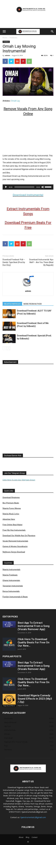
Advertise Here (9, 519)
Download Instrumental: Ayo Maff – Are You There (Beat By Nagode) (41, 262)
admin (7, 55)
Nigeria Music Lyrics (11, 514)
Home (5, 38)
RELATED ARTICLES (12, 304)
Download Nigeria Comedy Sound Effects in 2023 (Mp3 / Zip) (35, 698)
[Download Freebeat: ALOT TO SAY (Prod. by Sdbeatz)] (9, 313)
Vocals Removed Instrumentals (15, 541)
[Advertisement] (28, 23)
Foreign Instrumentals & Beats (15, 597)
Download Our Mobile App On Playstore (19, 535)
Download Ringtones (11, 497)
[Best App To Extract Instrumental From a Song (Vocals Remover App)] (9, 624)
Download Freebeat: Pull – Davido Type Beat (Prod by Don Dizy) (14, 262)
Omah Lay (15, 101)
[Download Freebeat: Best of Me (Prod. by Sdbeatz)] (9, 326)
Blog (27, 837)
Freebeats (13, 38)
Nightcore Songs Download (14, 552)
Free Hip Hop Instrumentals (14, 530)
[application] (28, 187)
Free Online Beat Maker (12, 525)
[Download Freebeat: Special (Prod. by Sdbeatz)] (9, 338)
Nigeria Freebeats (10, 575)
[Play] (6, 187)
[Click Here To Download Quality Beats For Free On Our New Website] (9, 644)
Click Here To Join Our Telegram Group (19, 480)
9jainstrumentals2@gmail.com (33, 817)
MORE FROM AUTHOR (33, 304)
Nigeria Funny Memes (12, 508)
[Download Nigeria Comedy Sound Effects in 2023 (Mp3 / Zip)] (9, 700)
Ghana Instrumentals (11, 580)
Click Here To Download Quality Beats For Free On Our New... (33, 642)
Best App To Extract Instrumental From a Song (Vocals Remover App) (33, 626)
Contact (34, 837)
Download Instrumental (28, 195)
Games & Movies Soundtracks (15, 546)
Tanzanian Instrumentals (13, 586)
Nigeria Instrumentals (11, 569)
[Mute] (42, 187)
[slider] (48, 186)
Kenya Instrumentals (11, 591)
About (21, 837)
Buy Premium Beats (11, 503)
